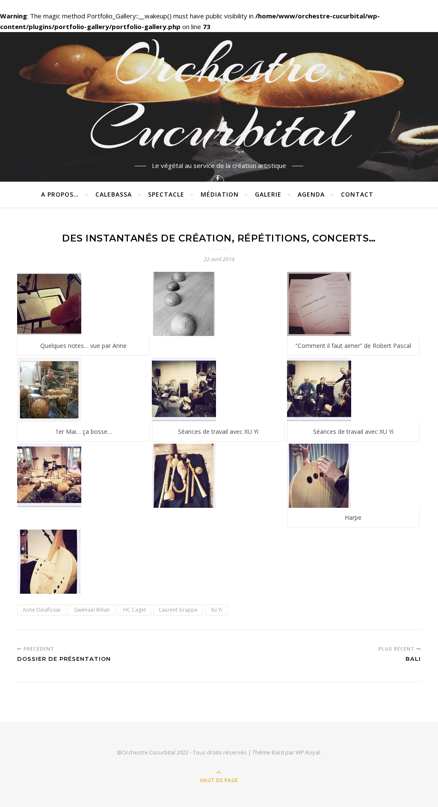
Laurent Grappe (178, 609)
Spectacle (166, 194)
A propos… (60, 194)
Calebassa (113, 194)
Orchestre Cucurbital (219, 96)
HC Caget (134, 609)
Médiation (220, 194)
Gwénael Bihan (92, 609)
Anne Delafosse (42, 609)
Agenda (311, 194)
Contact (357, 194)
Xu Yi (216, 609)
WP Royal (308, 752)
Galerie (268, 194)
